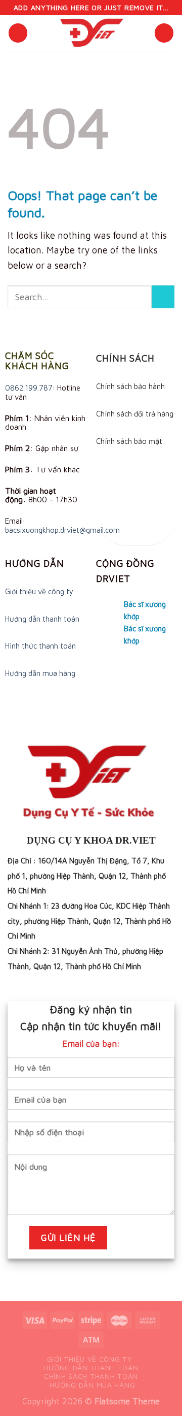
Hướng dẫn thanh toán (42, 619)
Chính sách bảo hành (130, 386)
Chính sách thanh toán (91, 1376)
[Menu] (18, 33)
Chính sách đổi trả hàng (134, 413)
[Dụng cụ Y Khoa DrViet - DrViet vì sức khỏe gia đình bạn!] (91, 33)
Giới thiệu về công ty (39, 591)
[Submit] (163, 296)
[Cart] (164, 33)
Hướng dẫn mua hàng (40, 673)
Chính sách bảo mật (129, 441)
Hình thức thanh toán (40, 645)
